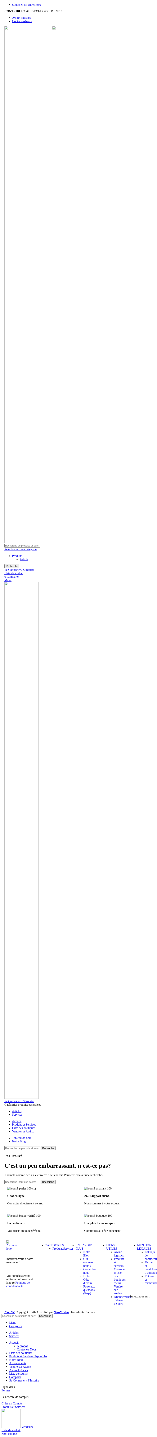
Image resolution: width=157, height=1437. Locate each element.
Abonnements (122, 1296)
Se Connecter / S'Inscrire (24, 1380)
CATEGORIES (54, 1245)
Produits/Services (62, 1248)
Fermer (6, 1390)
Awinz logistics (119, 1253)
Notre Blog (86, 1253)
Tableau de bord (118, 1302)
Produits (17, 555)
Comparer (15, 1377)
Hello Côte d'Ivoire (87, 1279)
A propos (22, 1346)
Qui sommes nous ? (88, 1262)
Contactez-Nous (26, 1349)
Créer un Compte (12, 1403)
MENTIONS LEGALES (145, 1246)
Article (24, 559)
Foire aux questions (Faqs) (89, 1290)
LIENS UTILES (111, 1246)
